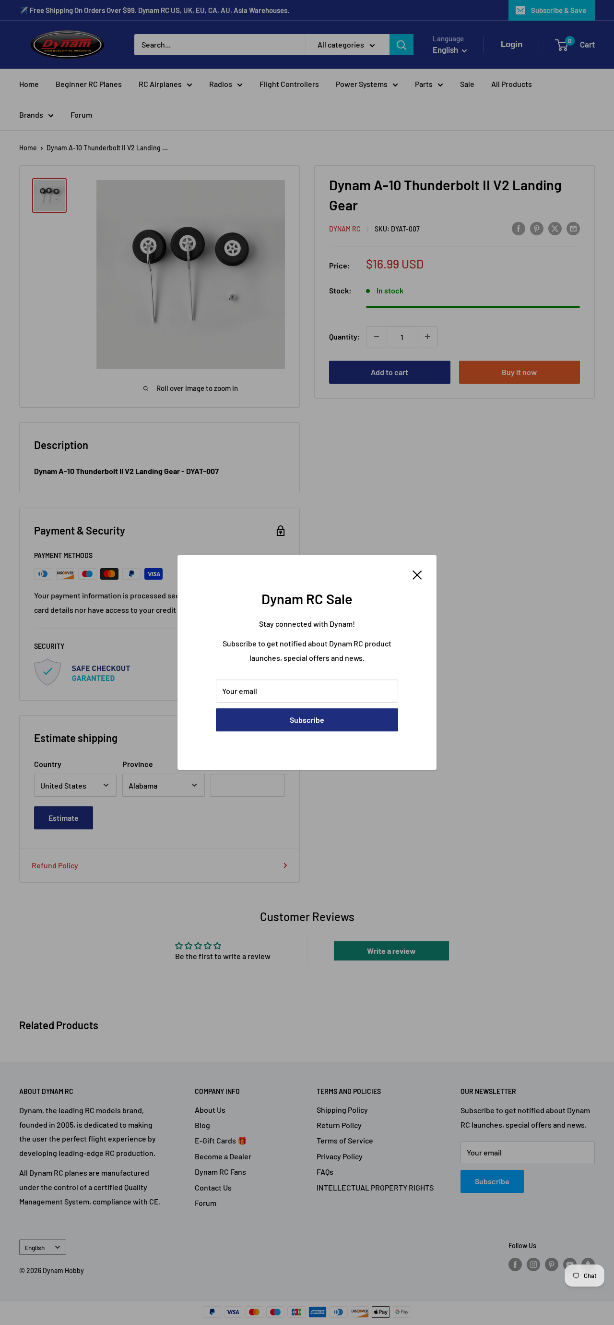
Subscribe (307, 719)
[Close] (417, 574)
